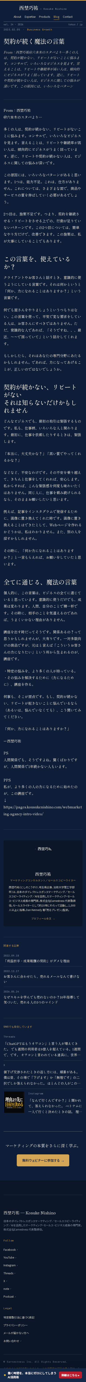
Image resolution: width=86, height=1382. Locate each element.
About (17, 16)
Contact (68, 16)
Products (44, 16)
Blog (56, 16)
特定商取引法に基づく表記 (19, 1317)
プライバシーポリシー (16, 1325)
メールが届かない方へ (16, 1333)
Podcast (10, 1296)
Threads (9, 1273)
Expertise (30, 16)
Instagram (11, 1265)
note (7, 1289)
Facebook (11, 1249)
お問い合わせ (12, 1341)
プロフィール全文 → (43, 918)
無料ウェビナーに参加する (43, 1160)
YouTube (10, 1257)
